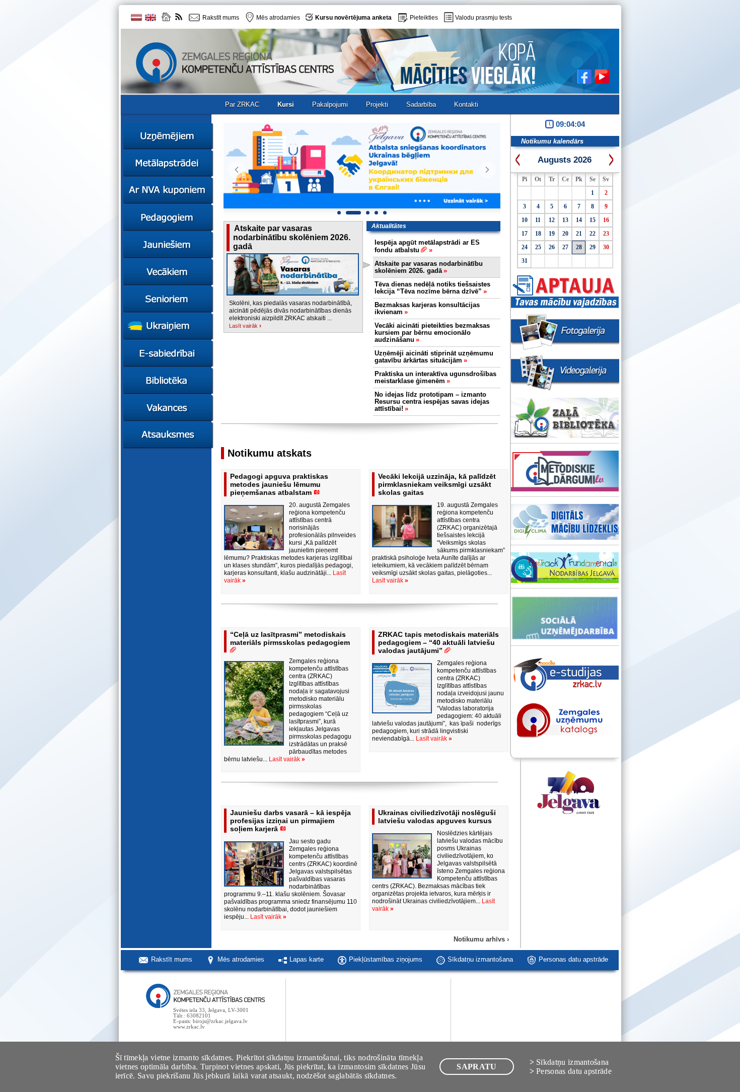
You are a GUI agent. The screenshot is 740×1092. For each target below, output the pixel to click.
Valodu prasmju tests (483, 17)
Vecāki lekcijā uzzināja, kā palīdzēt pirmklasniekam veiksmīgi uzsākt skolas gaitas (437, 484)
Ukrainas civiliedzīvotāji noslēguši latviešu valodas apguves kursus (437, 817)
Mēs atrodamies (240, 959)
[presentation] (437, 246)
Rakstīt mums (171, 959)
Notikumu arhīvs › (481, 939)
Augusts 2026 (564, 160)
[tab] (431, 246)
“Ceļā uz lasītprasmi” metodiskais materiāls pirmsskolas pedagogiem (290, 638)
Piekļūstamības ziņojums (385, 959)
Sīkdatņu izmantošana (480, 959)
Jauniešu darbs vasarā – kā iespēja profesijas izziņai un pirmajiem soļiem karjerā (290, 821)
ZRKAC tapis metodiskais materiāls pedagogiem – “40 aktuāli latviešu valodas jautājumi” (438, 642)
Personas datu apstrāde (573, 959)
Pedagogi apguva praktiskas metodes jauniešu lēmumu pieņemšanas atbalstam (279, 484)
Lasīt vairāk (245, 326)
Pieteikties (424, 17)
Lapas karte (306, 959)
